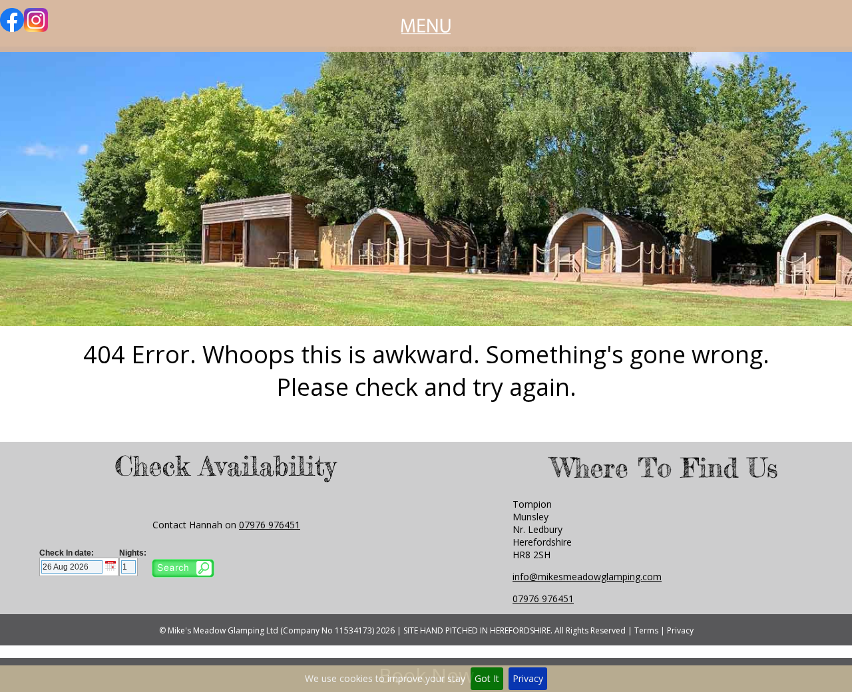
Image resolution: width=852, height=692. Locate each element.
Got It (487, 678)
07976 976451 (269, 524)
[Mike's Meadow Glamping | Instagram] (36, 28)
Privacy (528, 678)
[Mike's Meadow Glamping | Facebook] (12, 28)
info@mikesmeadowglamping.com (587, 576)
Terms (646, 630)
